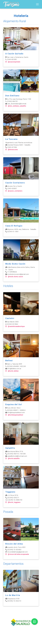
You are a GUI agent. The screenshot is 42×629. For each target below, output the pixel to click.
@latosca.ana (12, 150)
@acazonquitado (13, 62)
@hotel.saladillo (13, 458)
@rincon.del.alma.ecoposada (18, 554)
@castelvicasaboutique (16, 326)
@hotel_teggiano (13, 502)
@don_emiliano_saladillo (16, 106)
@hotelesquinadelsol (15, 415)
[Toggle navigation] (37, 4)
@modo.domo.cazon (15, 277)
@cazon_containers (14, 191)
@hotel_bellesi (13, 371)
